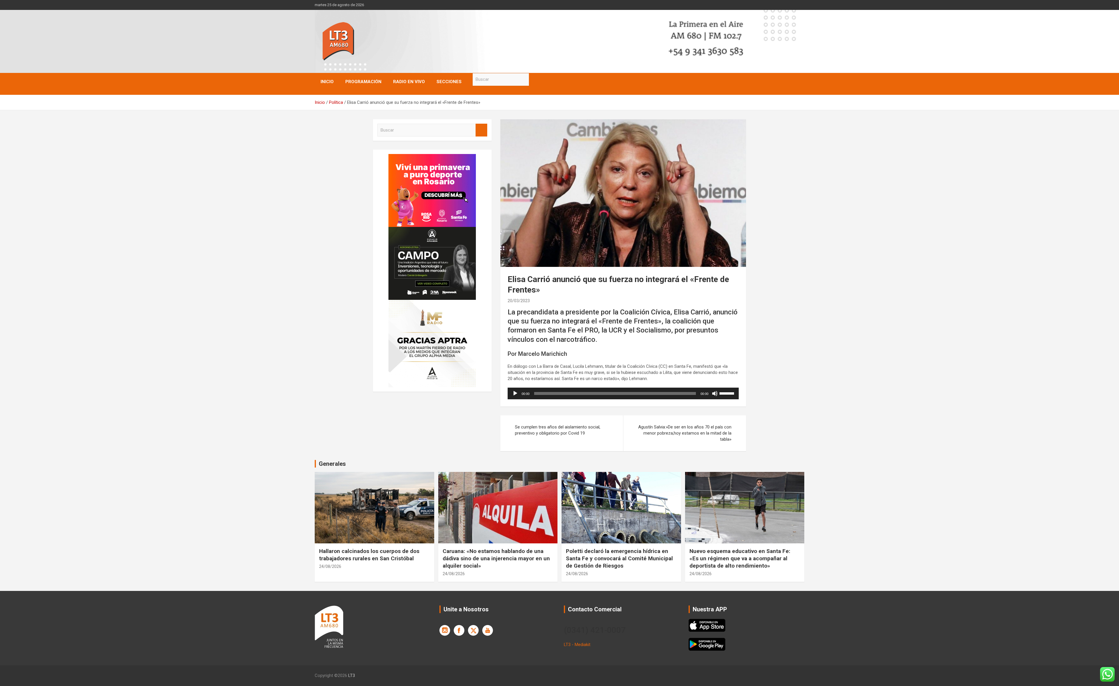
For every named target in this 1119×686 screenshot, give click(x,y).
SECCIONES (449, 81)
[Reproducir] (515, 393)
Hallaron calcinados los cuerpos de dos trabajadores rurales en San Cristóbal (369, 555)
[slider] (727, 393)
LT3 (351, 675)
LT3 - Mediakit (577, 644)
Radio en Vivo (409, 81)
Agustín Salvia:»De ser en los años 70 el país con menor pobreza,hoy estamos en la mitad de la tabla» (684, 433)
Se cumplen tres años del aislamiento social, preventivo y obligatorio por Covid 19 (557, 430)
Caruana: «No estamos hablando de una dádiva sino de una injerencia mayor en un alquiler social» (496, 558)
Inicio (327, 81)
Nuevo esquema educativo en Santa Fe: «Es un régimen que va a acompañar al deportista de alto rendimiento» (739, 558)
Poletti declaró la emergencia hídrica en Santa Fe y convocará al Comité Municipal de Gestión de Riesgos (619, 558)
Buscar (535, 79)
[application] (623, 393)
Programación (363, 81)
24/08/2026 (330, 566)
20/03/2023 (519, 300)
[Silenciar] (715, 393)
